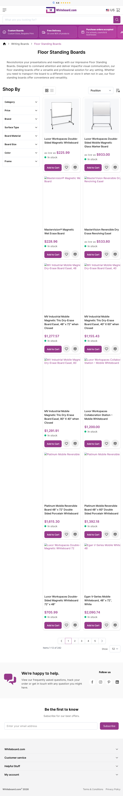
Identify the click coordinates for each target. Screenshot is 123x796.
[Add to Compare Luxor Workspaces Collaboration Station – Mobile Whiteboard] (115, 443)
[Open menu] (4, 10)
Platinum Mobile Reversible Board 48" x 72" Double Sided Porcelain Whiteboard (61, 509)
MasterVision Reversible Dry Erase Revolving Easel (101, 231)
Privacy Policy (113, 789)
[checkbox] (47, 90)
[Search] (116, 19)
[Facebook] (92, 682)
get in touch (39, 683)
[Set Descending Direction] (117, 90)
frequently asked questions (49, 679)
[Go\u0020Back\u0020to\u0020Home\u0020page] (4, 44)
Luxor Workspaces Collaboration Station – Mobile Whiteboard (98, 415)
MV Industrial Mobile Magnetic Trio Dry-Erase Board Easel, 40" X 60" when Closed (101, 322)
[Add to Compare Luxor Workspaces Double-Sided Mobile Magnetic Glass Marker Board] (115, 167)
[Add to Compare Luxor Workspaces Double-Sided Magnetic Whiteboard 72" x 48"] (75, 625)
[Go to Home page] (61, 10)
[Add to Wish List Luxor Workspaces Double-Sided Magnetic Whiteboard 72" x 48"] (66, 625)
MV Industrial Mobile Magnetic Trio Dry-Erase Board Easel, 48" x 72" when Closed (61, 322)
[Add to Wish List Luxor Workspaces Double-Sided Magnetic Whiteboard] (66, 167)
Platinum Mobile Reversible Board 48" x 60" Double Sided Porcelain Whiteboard (101, 509)
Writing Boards (20, 43)
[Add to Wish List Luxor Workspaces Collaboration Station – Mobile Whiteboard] (106, 443)
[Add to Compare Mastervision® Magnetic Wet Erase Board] (75, 254)
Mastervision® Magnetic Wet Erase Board (59, 231)
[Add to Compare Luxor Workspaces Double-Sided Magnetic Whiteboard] (75, 167)
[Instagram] (100, 682)
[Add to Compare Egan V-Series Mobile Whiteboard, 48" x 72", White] (115, 625)
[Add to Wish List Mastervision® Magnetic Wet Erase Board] (66, 254)
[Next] (102, 641)
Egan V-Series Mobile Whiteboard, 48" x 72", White (98, 600)
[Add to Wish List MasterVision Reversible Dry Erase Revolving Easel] (106, 254)
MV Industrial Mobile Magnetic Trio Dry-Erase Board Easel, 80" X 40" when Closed (61, 417)
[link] (61, 641)
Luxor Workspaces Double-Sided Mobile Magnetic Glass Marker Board (101, 142)
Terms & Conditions (93, 789)
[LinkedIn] (117, 682)
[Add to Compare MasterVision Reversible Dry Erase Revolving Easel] (115, 254)
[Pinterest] (109, 682)
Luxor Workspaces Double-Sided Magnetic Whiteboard (61, 140)
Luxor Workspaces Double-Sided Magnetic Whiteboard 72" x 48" (61, 600)
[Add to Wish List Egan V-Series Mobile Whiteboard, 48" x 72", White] (106, 625)
